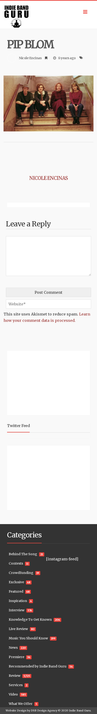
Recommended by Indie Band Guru (37, 666)
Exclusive (16, 582)
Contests (16, 563)
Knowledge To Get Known (30, 619)
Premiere (16, 657)
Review (14, 676)
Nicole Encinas (30, 58)
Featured (16, 591)
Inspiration (18, 601)
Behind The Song (23, 554)
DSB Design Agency (44, 710)
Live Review (18, 629)
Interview (16, 610)
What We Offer (20, 704)
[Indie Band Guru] (48, 15)
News (13, 647)
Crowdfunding (21, 573)
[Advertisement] (36, 382)
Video (13, 694)
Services (16, 685)
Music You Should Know (28, 638)
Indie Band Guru (80, 710)
